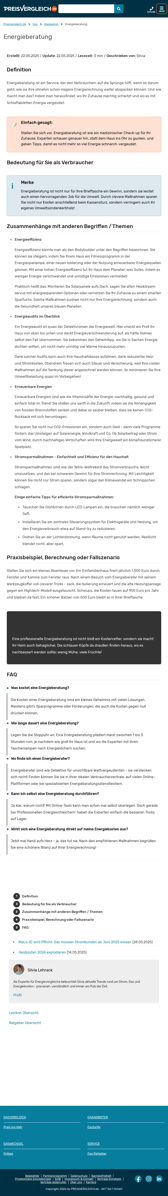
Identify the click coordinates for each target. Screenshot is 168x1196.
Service (94, 1144)
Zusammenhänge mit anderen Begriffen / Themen (62, 912)
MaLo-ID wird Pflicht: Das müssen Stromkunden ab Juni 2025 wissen (75, 942)
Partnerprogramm (55, 1175)
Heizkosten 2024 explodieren (42, 952)
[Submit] (118, 8)
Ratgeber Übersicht (25, 1023)
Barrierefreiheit (101, 1175)
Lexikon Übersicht (23, 1013)
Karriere (91, 1182)
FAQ (25, 927)
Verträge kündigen (109, 1178)
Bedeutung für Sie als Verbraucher (49, 904)
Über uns (76, 1182)
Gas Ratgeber (97, 1154)
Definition (30, 896)
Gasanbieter (98, 1117)
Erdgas (8, 1154)
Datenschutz (79, 1175)
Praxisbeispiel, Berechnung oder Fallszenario (58, 920)
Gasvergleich (15, 1117)
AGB (58, 1178)
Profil (17, 995)
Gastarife (94, 1127)
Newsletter (32, 1175)
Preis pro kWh (13, 1127)
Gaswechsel (13, 1144)
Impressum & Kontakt (79, 1178)
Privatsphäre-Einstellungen (33, 1178)
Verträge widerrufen (53, 1182)
